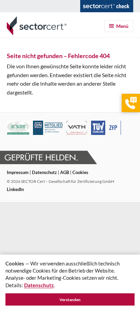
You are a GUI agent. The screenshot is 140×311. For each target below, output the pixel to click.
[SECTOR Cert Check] (106, 6)
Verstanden (70, 299)
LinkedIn (15, 189)
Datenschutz (44, 172)
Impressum (18, 172)
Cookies (80, 172)
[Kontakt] (131, 103)
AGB (64, 172)
